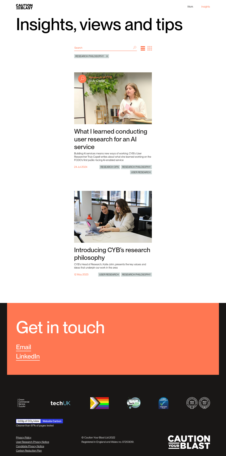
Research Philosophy (136, 166)
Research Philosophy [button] (89, 56)
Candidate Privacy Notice (30, 446)
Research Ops (110, 166)
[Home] (24, 6)
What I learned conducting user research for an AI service (110, 139)
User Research (141, 172)
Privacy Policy (23, 437)
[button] (143, 48)
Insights (205, 6)
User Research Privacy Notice (32, 441)
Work (190, 6)
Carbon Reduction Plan (29, 450)
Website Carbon (52, 421)
